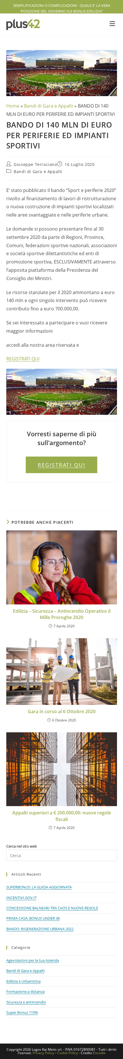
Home (12, 106)
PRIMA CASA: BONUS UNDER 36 (33, 918)
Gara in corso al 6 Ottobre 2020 (62, 711)
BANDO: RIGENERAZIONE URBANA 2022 (40, 928)
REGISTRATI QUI (22, 359)
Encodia (99, 1052)
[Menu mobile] (113, 24)
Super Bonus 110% (22, 1012)
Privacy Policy (43, 1052)
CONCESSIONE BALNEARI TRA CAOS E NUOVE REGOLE (52, 908)
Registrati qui (61, 464)
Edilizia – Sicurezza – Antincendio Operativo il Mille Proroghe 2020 (61, 614)
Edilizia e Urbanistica (23, 981)
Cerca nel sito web (21, 846)
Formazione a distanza (25, 991)
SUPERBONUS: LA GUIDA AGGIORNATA (39, 887)
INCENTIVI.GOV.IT (21, 897)
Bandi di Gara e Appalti (48, 106)
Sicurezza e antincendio (26, 1002)
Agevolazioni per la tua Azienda (32, 960)
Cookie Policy (67, 1052)
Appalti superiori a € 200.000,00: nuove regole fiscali (61, 816)
